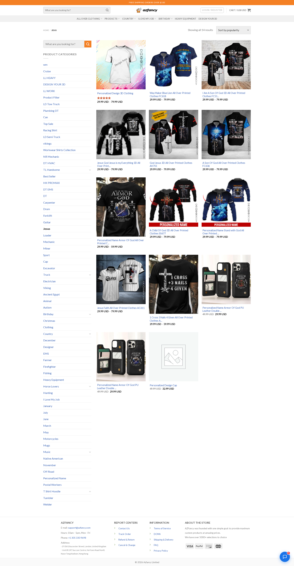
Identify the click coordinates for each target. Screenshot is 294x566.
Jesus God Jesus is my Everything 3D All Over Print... (118, 164)
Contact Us (124, 528)
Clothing (48, 327)
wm (45, 64)
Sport (46, 255)
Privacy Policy (161, 550)
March (47, 425)
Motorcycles (50, 438)
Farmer (47, 360)
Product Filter (51, 97)
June (45, 419)
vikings (47, 143)
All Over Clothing (88, 18)
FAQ (156, 545)
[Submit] (107, 10)
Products (111, 18)
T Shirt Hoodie (51, 491)
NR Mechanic (51, 156)
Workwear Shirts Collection (59, 150)
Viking (47, 287)
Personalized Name (54, 478)
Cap (45, 261)
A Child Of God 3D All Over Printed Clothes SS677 (169, 232)
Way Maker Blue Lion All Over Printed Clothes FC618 (170, 94)
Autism (47, 307)
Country (128, 18)
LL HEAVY (49, 77)
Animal (47, 301)
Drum (46, 209)
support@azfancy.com (79, 527)
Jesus (46, 228)
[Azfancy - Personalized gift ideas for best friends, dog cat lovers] (147, 10)
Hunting (48, 392)
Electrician (49, 281)
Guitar (47, 222)
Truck (46, 274)
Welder (47, 504)
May (46, 432)
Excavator (49, 268)
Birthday (164, 18)
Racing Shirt (50, 130)
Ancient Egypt (51, 294)
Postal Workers (52, 484)
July (45, 412)
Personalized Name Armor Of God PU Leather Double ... (223, 309)
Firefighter (49, 366)
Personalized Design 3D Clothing (115, 93)
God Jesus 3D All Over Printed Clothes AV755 (171, 164)
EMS (46, 353)
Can (45, 117)
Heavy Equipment (185, 18)
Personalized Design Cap (163, 385)
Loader (47, 235)
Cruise (47, 71)
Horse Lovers (51, 386)
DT (45, 195)
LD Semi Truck (51, 136)
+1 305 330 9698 (77, 537)
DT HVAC (49, 163)
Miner (46, 248)
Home (46, 30)
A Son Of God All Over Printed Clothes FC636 (223, 164)
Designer (48, 346)
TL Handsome (51, 169)
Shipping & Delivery (163, 539)
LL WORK (49, 91)
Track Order (124, 534)
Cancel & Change (126, 545)
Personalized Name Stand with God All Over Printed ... (223, 232)
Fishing (47, 373)
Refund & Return (126, 539)
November (49, 465)
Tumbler (48, 498)
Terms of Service (162, 528)
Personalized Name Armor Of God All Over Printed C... (120, 242)
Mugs (46, 445)
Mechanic (49, 241)
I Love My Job (146, 18)
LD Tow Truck (51, 104)
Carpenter (49, 202)
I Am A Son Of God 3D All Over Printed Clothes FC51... (223, 94)
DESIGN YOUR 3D (208, 18)
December (49, 340)
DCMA (157, 534)
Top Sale (48, 123)
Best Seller (49, 176)
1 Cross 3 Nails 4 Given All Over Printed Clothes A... (171, 319)
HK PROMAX (51, 182)
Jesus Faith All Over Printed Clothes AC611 (121, 307)
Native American (53, 458)
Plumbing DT (51, 110)
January (47, 405)
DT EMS (48, 189)
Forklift (47, 215)
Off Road (48, 471)
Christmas (49, 320)
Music (47, 451)
